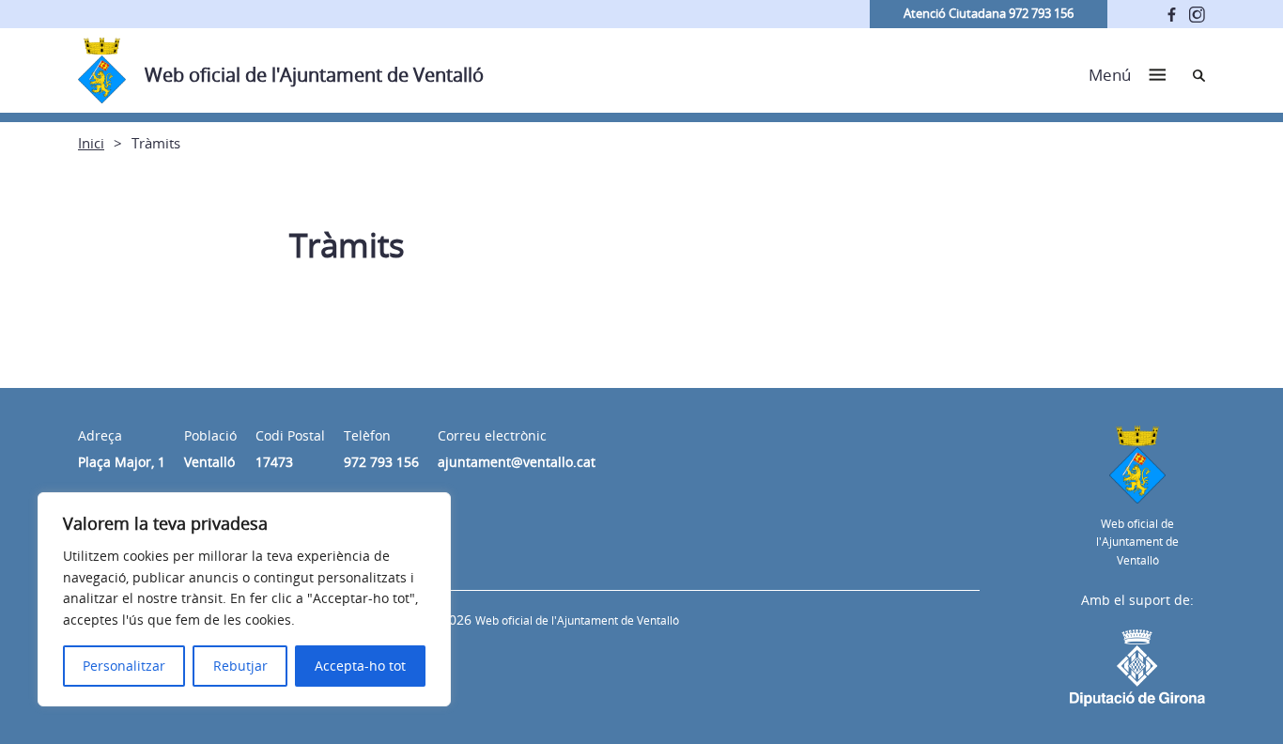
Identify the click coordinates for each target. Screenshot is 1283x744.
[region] (244, 599)
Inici (91, 142)
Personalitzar (124, 665)
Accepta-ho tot (360, 665)
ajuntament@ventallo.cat (516, 462)
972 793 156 (381, 462)
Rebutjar (240, 665)
